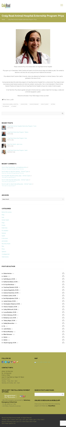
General (4, 233)
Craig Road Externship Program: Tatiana (17, 132)
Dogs (3, 222)
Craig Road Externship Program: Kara (17, 138)
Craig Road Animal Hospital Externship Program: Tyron (21, 126)
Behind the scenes (7, 212)
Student (13, 106)
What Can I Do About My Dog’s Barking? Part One (13, 169)
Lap (17, 421)
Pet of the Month (6, 243)
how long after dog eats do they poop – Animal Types (16, 175)
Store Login (19, 419)
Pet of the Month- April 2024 (14, 144)
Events (3, 225)
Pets (3, 246)
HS (14, 423)
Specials (4, 251)
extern (53, 104)
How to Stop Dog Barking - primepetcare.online (14, 167)
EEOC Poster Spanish (7, 423)
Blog (3, 214)
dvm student (45, 104)
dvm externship (34, 104)
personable (5, 241)
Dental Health (5, 220)
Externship (4, 228)
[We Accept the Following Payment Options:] (16, 396)
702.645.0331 (9, 371)
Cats (3, 217)
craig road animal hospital (10, 104)
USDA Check (25, 421)
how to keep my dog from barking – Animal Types (15, 171)
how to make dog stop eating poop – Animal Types (15, 180)
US (20, 421)
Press (3, 249)
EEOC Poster (33, 421)
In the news (5, 238)
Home (3, 19)
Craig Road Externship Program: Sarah (17, 150)
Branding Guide (11, 421)
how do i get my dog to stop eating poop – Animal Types (17, 184)
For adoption (5, 230)
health (3, 236)
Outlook (13, 419)
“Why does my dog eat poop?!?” (9, 177)
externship (6, 106)
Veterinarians (5, 257)
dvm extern (24, 104)
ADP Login (25, 419)
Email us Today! (6, 375)
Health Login (32, 419)
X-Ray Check (40, 419)
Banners (4, 421)
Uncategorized (5, 254)
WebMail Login (6, 419)
